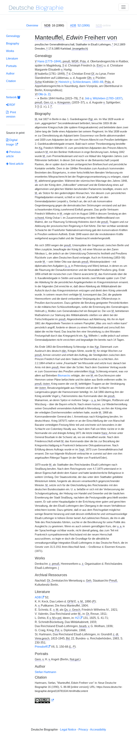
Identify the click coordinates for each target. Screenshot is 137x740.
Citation (11, 81)
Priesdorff (41, 646)
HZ (77, 617)
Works (10, 51)
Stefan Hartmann (45, 672)
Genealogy (13, 36)
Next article (16, 163)
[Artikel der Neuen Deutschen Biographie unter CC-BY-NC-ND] (44, 700)
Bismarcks (64, 375)
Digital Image (11, 142)
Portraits (11, 66)
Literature (12, 58)
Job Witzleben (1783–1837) (103, 98)
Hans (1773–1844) (49, 61)
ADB (38, 597)
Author (10, 73)
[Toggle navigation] (123, 7)
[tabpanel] (68, 369)
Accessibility (98, 729)
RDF (12, 104)
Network (11, 97)
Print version (11, 114)
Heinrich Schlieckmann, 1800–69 (81, 81)
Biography (12, 43)
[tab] (54, 25)
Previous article (13, 154)
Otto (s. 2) (44, 94)
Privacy (83, 729)
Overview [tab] (32, 25)
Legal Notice (68, 729)
